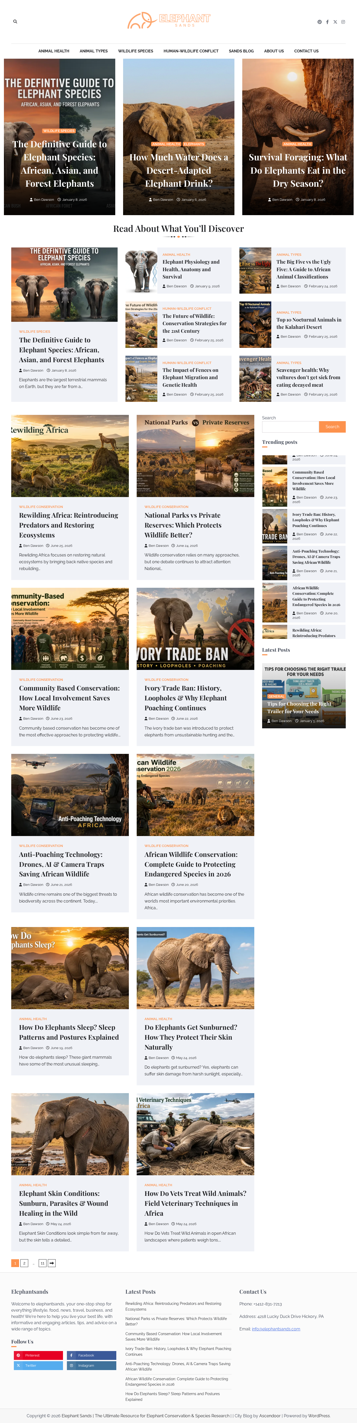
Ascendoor (270, 1415)
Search (269, 417)
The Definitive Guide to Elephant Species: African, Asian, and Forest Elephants (61, 349)
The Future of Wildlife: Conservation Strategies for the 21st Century (195, 323)
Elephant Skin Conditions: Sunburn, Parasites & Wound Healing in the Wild (63, 1203)
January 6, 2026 (193, 200)
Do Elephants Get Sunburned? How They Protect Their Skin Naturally (191, 1037)
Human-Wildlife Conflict (191, 51)
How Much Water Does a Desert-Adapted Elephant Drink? (178, 170)
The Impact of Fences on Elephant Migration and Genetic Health (190, 377)
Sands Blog (241, 51)
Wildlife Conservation (41, 507)
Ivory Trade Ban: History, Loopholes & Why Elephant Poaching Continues (186, 697)
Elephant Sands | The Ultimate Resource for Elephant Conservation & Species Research (145, 1415)
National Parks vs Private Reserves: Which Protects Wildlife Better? (183, 525)
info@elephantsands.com (276, 1329)
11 (42, 1263)
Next (52, 1263)
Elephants (194, 144)
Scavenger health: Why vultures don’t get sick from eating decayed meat (308, 377)
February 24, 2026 (323, 286)
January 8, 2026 (74, 200)
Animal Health (53, 51)
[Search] (15, 22)
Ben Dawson (44, 200)
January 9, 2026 (207, 286)
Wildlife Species (135, 51)
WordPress (319, 1415)
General (277, 696)
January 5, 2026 (312, 721)
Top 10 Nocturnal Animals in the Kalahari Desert (309, 323)
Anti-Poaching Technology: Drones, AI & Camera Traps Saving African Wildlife (61, 864)
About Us (274, 51)
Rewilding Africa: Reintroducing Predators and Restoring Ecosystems (68, 525)
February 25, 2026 (209, 340)
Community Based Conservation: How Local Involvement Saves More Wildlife (69, 697)
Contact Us (306, 51)
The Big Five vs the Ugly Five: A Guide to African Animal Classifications (304, 269)
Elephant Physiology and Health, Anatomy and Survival (191, 269)
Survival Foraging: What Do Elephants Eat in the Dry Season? (298, 170)
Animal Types (94, 51)
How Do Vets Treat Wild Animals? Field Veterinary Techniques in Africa (195, 1203)
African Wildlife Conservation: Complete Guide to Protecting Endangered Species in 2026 (191, 864)
